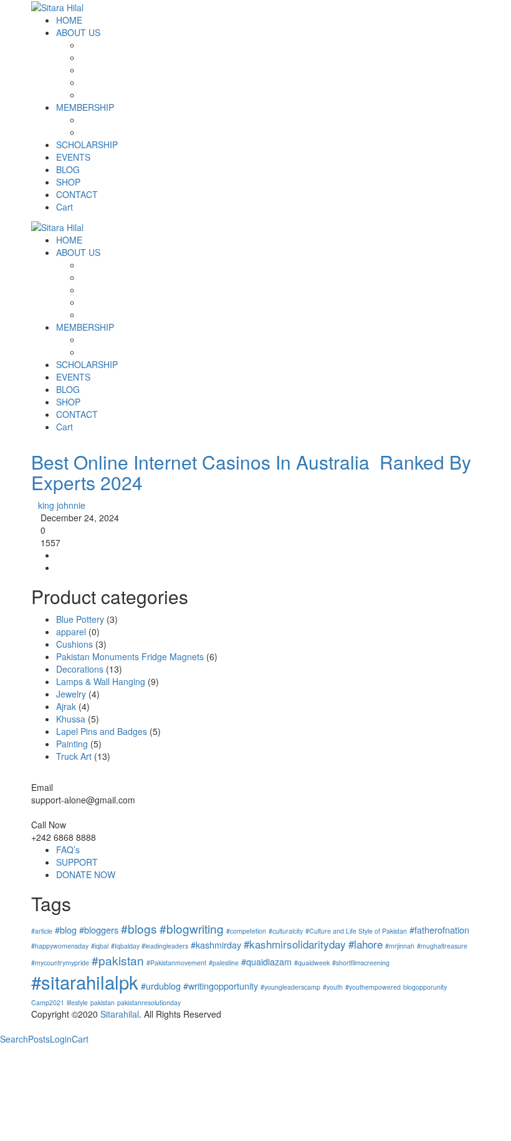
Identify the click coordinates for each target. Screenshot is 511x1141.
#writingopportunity (220, 985)
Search (14, 1039)
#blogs (139, 928)
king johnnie (61, 505)
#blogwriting (192, 928)
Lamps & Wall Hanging (100, 681)
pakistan (102, 1002)
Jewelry (71, 694)
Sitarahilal (119, 1014)
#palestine (224, 962)
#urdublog (161, 985)
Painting (72, 743)
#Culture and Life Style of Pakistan (356, 930)
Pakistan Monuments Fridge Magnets (130, 656)
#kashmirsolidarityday (295, 944)
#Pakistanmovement (176, 962)
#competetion (246, 930)
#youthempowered (373, 987)
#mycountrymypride (60, 962)
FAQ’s (68, 849)
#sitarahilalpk (84, 981)
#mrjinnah (399, 945)
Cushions (74, 644)
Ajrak (66, 706)
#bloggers (98, 929)
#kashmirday (216, 944)
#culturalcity (286, 930)
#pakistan (118, 960)
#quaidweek (312, 962)
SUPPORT (77, 862)
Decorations (79, 669)
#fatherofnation (439, 929)
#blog (66, 929)
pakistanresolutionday (149, 1002)
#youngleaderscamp (290, 987)
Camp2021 (47, 1002)
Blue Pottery (80, 619)
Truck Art (74, 756)
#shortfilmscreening (360, 962)
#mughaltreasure (442, 945)
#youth (333, 987)
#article (41, 930)
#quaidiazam (266, 961)
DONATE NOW (85, 874)
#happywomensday (59, 945)
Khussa (70, 719)
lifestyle (77, 1002)
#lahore (365, 944)
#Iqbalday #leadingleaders (149, 945)
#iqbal (99, 945)
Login (61, 1039)
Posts (39, 1039)
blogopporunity (425, 987)
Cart (80, 1039)
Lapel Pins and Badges (101, 731)
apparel (71, 631)
